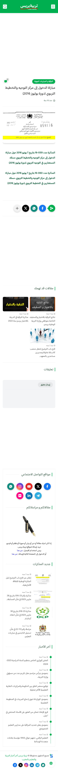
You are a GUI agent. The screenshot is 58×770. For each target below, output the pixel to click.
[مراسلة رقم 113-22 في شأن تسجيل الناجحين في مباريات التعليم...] (42, 630)
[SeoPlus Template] (51, 756)
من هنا (20, 550)
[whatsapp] (10, 486)
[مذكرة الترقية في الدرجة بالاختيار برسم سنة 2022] (15, 304)
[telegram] (38, 495)
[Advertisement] (29, 48)
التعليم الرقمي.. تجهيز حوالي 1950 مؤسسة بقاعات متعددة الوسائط (27, 740)
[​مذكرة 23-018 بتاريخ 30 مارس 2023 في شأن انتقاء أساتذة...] (42, 612)
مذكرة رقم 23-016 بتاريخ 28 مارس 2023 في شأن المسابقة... (19, 597)
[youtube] (29, 486)
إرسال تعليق (45, 385)
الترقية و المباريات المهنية (43, 81)
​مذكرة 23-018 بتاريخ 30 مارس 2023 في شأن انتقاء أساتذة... (20, 615)
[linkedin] (29, 495)
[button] (42, 208)
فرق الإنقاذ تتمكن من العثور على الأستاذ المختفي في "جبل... (27, 714)
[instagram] (19, 486)
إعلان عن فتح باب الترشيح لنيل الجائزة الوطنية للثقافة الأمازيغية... (18, 581)
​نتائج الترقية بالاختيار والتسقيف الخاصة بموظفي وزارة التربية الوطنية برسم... (42, 321)
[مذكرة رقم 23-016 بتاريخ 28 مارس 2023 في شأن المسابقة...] (42, 596)
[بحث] (5, 6)
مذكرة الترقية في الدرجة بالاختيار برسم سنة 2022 (18, 319)
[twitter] (38, 486)
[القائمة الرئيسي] (53, 6)
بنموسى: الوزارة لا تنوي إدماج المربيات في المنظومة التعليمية (27, 701)
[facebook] (47, 486)
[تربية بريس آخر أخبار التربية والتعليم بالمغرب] (29, 6)
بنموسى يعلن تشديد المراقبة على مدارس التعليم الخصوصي (28, 727)
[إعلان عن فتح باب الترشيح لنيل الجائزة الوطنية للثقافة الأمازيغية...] (42, 579)
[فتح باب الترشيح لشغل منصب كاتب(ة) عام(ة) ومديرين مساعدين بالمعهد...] (42, 336)
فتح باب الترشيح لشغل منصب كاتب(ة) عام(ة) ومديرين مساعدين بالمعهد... (42, 352)
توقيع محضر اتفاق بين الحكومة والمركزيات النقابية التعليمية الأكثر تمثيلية (27, 688)
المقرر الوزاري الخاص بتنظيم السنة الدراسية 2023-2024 (27, 662)
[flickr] (19, 495)
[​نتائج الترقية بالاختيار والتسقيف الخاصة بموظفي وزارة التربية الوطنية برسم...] (42, 304)
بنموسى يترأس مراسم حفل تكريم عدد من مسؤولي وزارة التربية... (27, 675)
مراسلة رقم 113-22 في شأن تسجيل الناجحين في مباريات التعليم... (19, 633)
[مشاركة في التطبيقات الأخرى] (17, 208)
